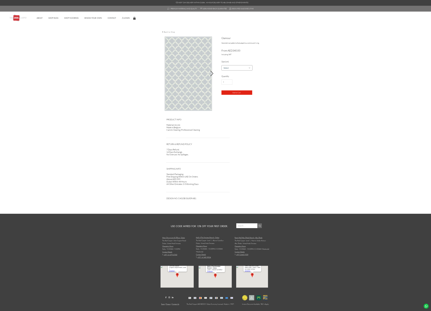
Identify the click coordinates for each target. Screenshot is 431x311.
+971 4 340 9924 (204, 257)
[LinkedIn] (173, 297)
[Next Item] (212, 74)
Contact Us (175, 304)
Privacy (168, 304)
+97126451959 (242, 255)
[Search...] (259, 225)
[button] (134, 18)
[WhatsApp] (426, 306)
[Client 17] (189, 298)
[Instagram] (169, 297)
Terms (163, 304)
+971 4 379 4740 (170, 255)
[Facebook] (166, 297)
